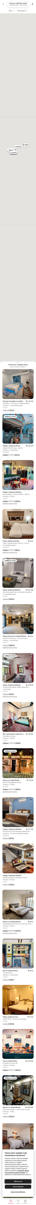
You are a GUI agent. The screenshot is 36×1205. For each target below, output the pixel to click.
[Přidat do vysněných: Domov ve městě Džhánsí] (30, 892)
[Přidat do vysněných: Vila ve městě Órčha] (30, 1031)
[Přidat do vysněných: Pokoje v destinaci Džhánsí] (30, 462)
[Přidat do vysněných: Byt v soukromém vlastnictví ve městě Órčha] (30, 704)
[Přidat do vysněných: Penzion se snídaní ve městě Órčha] (30, 371)
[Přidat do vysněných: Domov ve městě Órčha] (30, 750)
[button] (8, 410)
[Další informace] (25, 366)
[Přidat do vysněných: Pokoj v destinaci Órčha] (30, 511)
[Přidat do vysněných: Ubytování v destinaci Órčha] (30, 1124)
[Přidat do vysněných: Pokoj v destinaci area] (30, 987)
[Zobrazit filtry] (32, 4)
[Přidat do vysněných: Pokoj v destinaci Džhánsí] (30, 560)
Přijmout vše (18, 1181)
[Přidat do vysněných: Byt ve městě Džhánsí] (30, 941)
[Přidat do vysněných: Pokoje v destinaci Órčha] (30, 416)
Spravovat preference (18, 1192)
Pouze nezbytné (18, 1187)
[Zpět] (4, 4)
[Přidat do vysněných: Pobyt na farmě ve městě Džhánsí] (30, 606)
